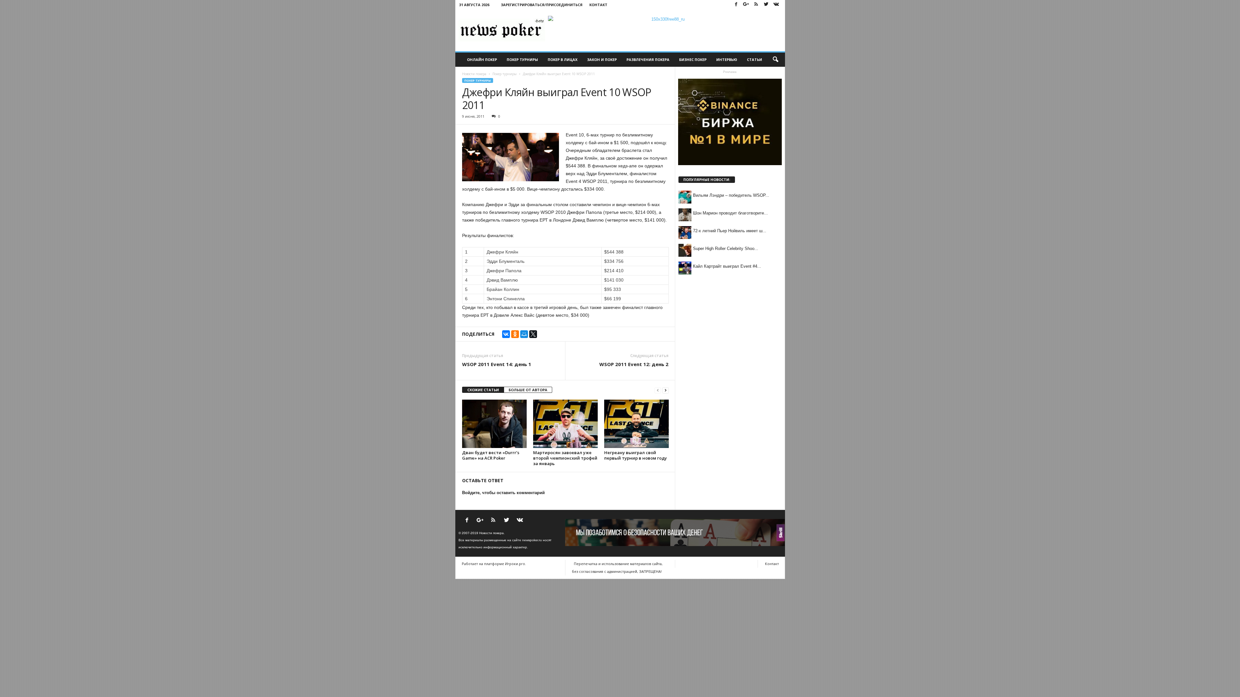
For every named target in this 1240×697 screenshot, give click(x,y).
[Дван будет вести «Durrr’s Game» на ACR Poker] (494, 424)
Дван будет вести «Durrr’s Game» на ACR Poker (490, 455)
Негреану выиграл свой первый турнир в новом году (635, 455)
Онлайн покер (482, 59)
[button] (775, 60)
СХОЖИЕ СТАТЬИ (483, 389)
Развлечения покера (647, 59)
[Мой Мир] (524, 334)
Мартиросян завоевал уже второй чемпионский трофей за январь (565, 458)
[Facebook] (736, 4)
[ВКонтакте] (506, 334)
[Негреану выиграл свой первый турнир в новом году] (636, 424)
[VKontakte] (776, 4)
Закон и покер (602, 59)
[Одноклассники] (515, 334)
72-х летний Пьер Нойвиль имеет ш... (729, 230)
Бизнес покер (693, 59)
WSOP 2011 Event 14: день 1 (496, 364)
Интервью (726, 59)
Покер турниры (522, 59)
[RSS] (756, 4)
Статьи (754, 59)
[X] (533, 334)
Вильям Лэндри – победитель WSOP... (731, 195)
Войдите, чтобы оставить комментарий (503, 492)
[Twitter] (766, 4)
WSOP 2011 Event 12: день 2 (633, 364)
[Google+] (746, 4)
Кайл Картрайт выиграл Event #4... (727, 266)
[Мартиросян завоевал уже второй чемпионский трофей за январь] (565, 424)
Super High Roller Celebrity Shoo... (725, 248)
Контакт (598, 4)
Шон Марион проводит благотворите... (730, 213)
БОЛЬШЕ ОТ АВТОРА (528, 389)
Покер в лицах (562, 59)
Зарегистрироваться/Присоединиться (542, 4)
